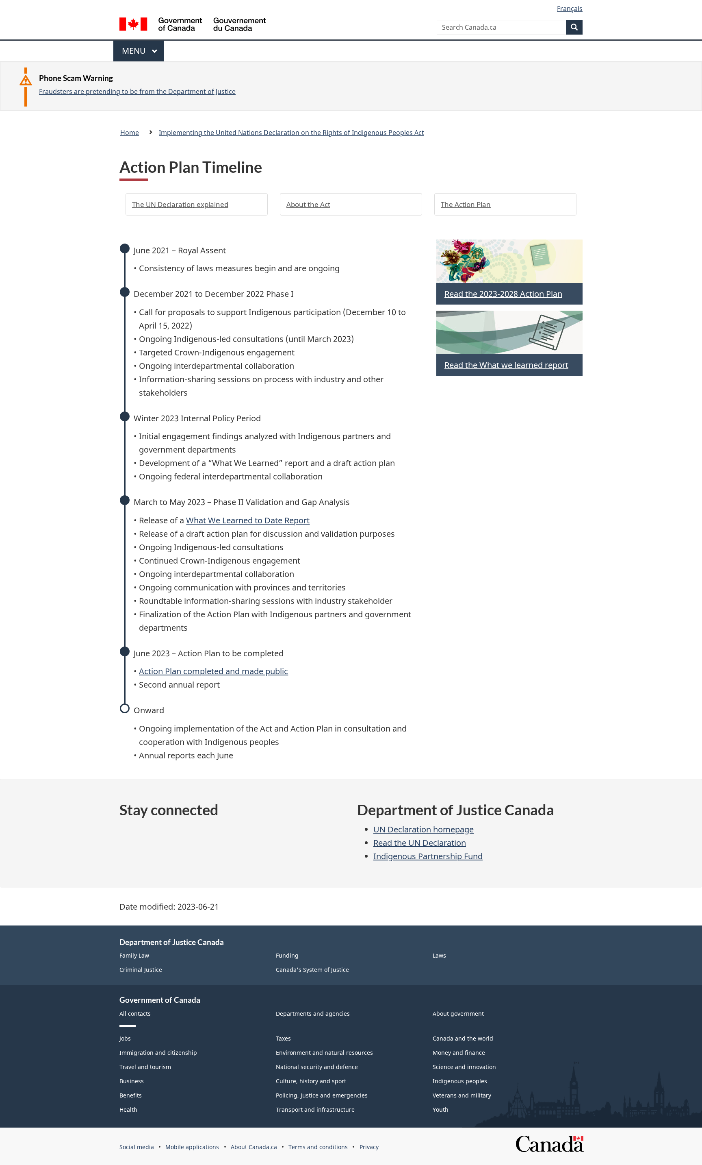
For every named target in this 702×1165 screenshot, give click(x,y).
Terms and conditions (318, 1147)
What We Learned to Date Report (248, 520)
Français (570, 8)
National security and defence (317, 1067)
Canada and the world (463, 1038)
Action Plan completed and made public (213, 671)
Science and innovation (464, 1067)
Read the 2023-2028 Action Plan (503, 293)
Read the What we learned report (506, 364)
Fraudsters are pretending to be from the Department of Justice (137, 91)
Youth (440, 1109)
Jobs (125, 1038)
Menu (135, 53)
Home (129, 132)
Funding (287, 955)
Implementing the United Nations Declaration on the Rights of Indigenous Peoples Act (291, 132)
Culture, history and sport (311, 1081)
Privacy (369, 1147)
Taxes (283, 1038)
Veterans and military (462, 1095)
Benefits (130, 1095)
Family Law (134, 955)
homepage (423, 829)
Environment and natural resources (324, 1052)
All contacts (135, 1013)
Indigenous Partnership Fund (428, 856)
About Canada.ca (254, 1147)
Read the (419, 842)
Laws (439, 955)
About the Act (308, 204)
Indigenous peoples (460, 1081)
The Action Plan (466, 204)
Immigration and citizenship (158, 1052)
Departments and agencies (313, 1013)
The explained (180, 204)
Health (128, 1109)
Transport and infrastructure (315, 1109)
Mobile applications (192, 1147)
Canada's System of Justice (312, 969)
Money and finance (459, 1052)
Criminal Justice (140, 969)
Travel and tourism (145, 1067)
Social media (136, 1147)
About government (458, 1013)
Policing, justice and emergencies (322, 1095)
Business (131, 1081)
